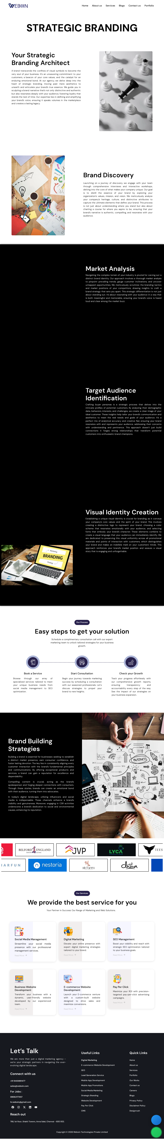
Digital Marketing (89, 1060)
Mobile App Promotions (92, 1085)
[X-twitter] (24, 1107)
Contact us (135, 5)
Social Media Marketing (91, 1090)
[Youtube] (35, 1107)
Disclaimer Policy (137, 1105)
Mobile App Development (93, 1080)
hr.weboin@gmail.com (20, 1102)
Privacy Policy (136, 1100)
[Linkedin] (30, 1107)
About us (97, 5)
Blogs (122, 5)
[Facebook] (12, 1107)
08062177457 (16, 1097)
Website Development (91, 1100)
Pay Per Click (87, 1105)
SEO (83, 1070)
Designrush (135, 1110)
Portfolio (149, 5)
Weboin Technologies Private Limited (90, 1132)
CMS (83, 1110)
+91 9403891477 (17, 1081)
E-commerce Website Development (98, 1065)
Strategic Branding (89, 1095)
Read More (19, 955)
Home (85, 5)
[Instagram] (18, 1107)
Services (110, 5)
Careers (133, 1090)
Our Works (134, 1080)
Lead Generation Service (92, 1075)
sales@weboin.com (19, 1086)
